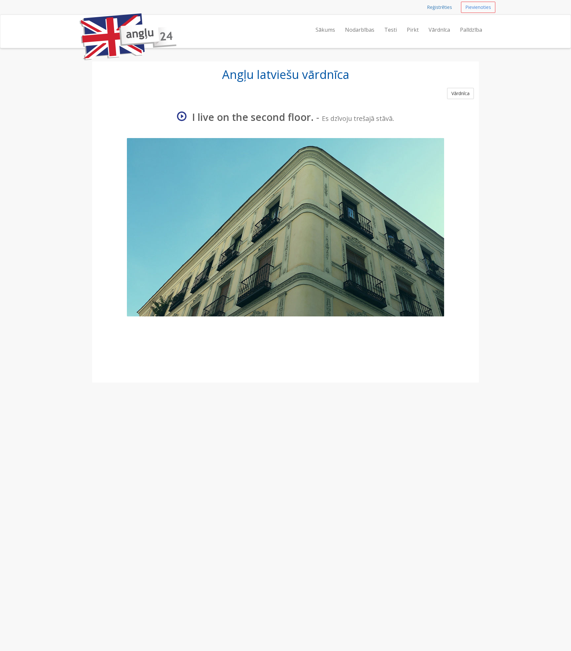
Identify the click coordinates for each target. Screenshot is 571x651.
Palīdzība (471, 29)
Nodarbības (359, 29)
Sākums (325, 29)
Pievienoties (478, 7)
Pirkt (413, 29)
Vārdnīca (439, 29)
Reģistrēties (439, 7)
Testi (390, 29)
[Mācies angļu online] (79, 23)
